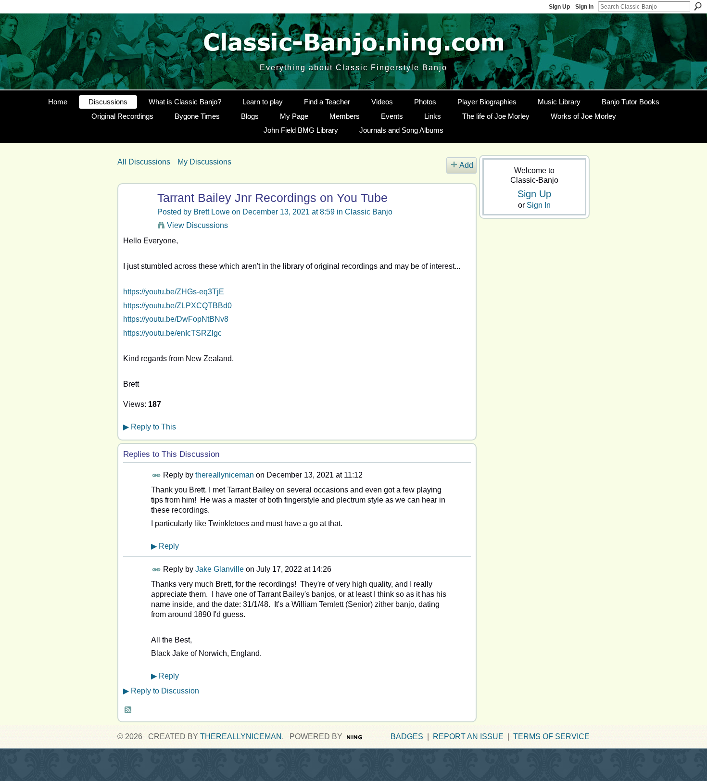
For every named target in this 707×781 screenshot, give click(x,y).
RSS (128, 710)
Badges (407, 736)
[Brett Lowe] (136, 217)
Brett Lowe (211, 212)
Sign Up (559, 6)
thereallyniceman (224, 475)
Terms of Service (551, 736)
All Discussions (143, 162)
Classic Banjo (368, 212)
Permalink (156, 475)
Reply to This (149, 427)
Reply (165, 546)
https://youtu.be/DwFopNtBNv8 (175, 319)
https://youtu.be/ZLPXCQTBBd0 (177, 306)
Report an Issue (468, 736)
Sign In (584, 6)
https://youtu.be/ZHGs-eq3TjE (173, 292)
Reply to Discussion (161, 691)
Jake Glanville (219, 569)
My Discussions (204, 162)
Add (466, 165)
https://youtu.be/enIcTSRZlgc (172, 333)
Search (698, 6)
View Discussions (197, 225)
